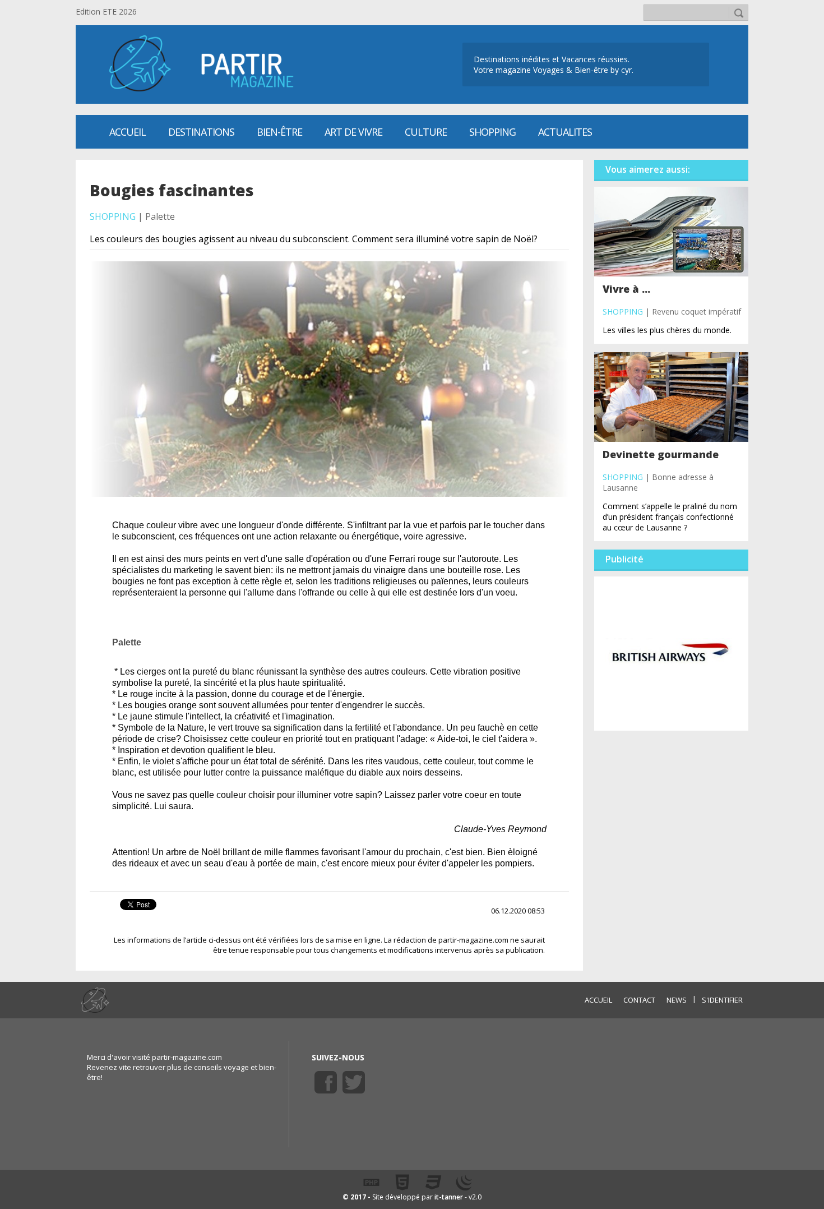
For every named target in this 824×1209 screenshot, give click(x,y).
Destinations (201, 132)
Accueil (127, 132)
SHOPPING (492, 132)
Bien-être (279, 132)
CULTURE (426, 132)
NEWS (676, 1000)
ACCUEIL (598, 1000)
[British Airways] (671, 652)
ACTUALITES (565, 132)
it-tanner (448, 1197)
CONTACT (639, 1000)
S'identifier (722, 1000)
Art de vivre (353, 132)
